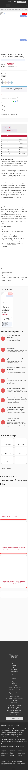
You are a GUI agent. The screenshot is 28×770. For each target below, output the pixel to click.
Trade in (14, 683)
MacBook (14, 669)
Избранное (14, 702)
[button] (4, 106)
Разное (14, 675)
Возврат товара (14, 696)
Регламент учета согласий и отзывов (12, 753)
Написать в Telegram (16, 715)
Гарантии (14, 685)
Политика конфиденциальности (14, 698)
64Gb (3, 76)
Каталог (14, 678)
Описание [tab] (6, 127)
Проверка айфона (14, 693)
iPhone (14, 662)
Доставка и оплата (14, 689)
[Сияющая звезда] (5, 82)
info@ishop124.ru (15, 708)
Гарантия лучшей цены (14, 687)
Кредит (14, 682)
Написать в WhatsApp (15, 712)
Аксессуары (14, 671)
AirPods (14, 665)
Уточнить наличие (9, 99)
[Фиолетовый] (8, 82)
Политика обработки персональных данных (4, 753)
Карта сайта (14, 700)
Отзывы (14, 694)
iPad (14, 667)
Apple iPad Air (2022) (12, 114)
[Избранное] (16, 5)
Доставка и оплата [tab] (9, 130)
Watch (14, 664)
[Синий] (11, 82)
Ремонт (14, 673)
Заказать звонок (21, 1)
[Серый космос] (2, 82)
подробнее (14, 66)
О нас (14, 680)
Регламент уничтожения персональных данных (21, 753)
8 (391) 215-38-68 (12, 1)
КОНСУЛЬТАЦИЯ (14, 718)
